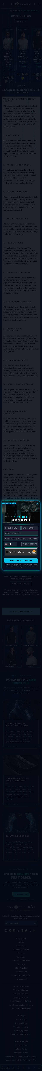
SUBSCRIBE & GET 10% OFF (21, 561)
